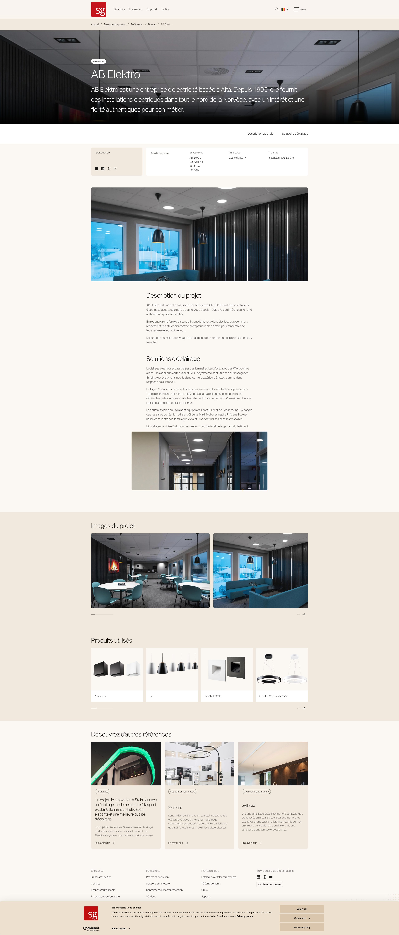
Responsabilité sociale (103, 890)
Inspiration (135, 9)
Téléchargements (211, 883)
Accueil (95, 24)
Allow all (302, 909)
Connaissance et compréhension (164, 890)
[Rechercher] (276, 9)
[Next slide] (303, 614)
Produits (119, 9)
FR (287, 9)
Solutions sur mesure (158, 883)
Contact (95, 883)
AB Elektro (288, 157)
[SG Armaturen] (99, 9)
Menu (303, 9)
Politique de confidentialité (105, 896)
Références (137, 24)
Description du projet (261, 133)
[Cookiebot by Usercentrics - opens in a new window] (91, 929)
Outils (165, 9)
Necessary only (302, 927)
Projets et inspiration (115, 24)
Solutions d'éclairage (295, 133)
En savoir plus (102, 843)
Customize (300, 918)
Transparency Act (101, 877)
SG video (151, 896)
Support (152, 9)
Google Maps (237, 158)
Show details (119, 928)
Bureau (152, 24)
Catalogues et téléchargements (218, 877)
